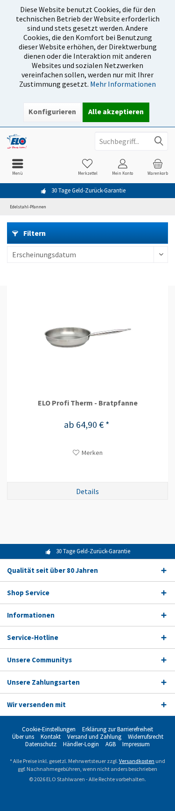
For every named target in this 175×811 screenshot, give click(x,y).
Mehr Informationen (123, 84)
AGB (110, 744)
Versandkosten (136, 760)
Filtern (34, 233)
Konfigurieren (52, 111)
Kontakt (51, 737)
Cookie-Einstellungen (49, 729)
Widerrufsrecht (145, 737)
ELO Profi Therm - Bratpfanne (88, 402)
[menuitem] (17, 167)
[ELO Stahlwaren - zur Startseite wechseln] (44, 141)
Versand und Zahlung (94, 737)
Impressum (136, 744)
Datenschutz (40, 744)
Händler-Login (81, 744)
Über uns (23, 737)
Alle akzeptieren (116, 111)
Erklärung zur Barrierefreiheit (117, 729)
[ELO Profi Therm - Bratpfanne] (87, 337)
